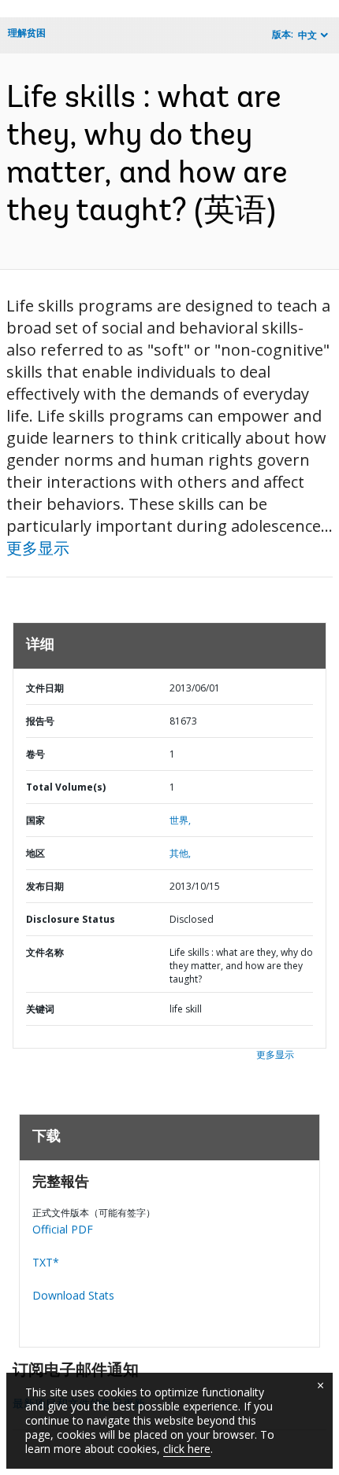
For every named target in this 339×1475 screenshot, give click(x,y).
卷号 (35, 754)
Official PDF (62, 1229)
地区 (35, 853)
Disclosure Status (70, 919)
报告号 (40, 721)
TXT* (45, 1262)
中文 (307, 35)
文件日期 (45, 688)
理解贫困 (27, 32)
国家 (35, 820)
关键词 (40, 1009)
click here (186, 1448)
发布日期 (45, 886)
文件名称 (45, 952)
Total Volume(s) (66, 787)
